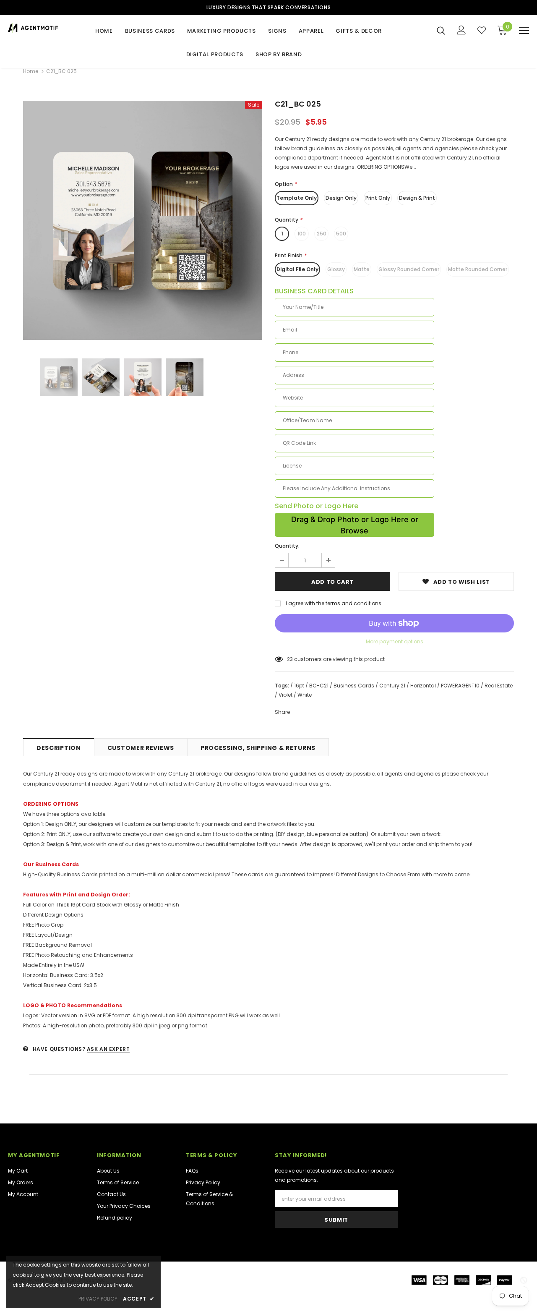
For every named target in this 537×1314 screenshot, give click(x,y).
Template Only (296, 197)
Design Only (341, 197)
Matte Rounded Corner (477, 269)
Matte (362, 269)
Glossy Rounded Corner (408, 269)
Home (30, 71)
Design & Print (417, 197)
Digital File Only (297, 269)
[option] (142, 220)
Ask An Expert (108, 1049)
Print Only (377, 197)
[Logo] (33, 28)
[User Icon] (461, 30)
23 (290, 659)
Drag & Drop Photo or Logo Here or (354, 525)
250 (321, 233)
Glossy (336, 269)
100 (301, 233)
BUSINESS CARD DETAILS (314, 291)
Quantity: (287, 545)
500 (341, 233)
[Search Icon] (441, 30)
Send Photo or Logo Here (316, 506)
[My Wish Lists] (481, 30)
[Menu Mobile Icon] (524, 31)
